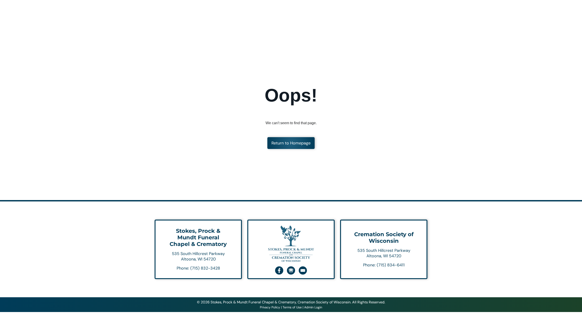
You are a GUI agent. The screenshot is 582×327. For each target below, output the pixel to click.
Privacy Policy (270, 307)
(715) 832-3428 (205, 268)
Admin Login (313, 307)
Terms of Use (292, 307)
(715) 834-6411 (391, 265)
